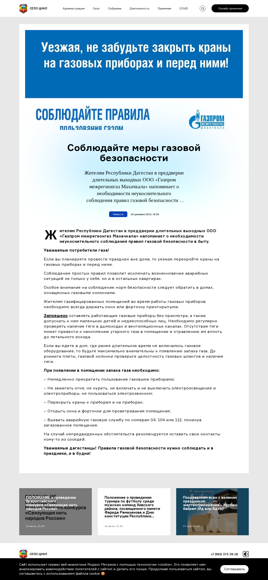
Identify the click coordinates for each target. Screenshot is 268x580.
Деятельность (139, 8)
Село (96, 8)
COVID (183, 8)
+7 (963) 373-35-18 (224, 554)
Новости (118, 214)
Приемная (164, 8)
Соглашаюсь (234, 569)
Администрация (74, 8)
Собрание (114, 8)
